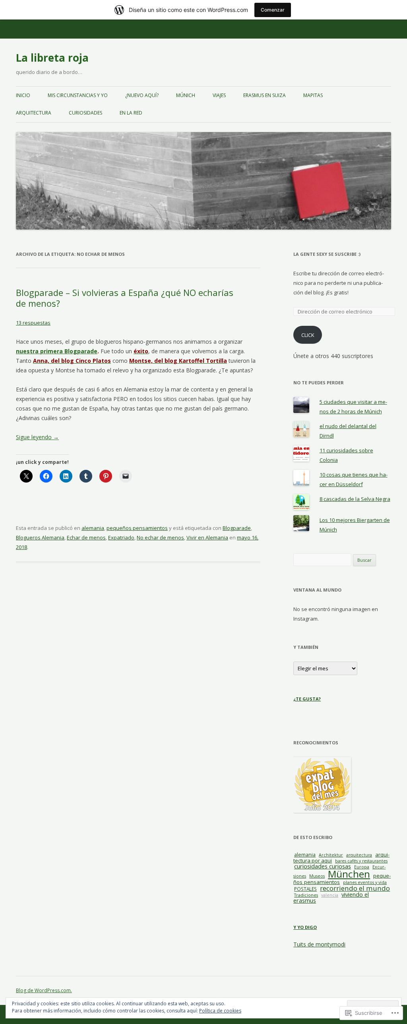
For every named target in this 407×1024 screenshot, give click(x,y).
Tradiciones (306, 895)
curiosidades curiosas (322, 866)
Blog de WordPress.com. (44, 990)
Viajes (219, 95)
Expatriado (121, 537)
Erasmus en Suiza (264, 95)
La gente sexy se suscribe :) (326, 254)
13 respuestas (33, 322)
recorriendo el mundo (355, 888)
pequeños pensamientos (137, 527)
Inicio (23, 95)
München (349, 873)
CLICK (307, 335)
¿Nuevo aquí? (142, 95)
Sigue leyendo (37, 437)
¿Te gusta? (307, 699)
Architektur (331, 855)
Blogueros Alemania (40, 537)
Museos (317, 876)
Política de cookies (220, 1010)
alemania (92, 527)
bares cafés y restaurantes (361, 861)
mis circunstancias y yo (78, 95)
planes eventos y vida (365, 882)
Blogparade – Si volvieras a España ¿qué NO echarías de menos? (124, 297)
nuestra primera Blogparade (56, 351)
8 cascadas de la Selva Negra (355, 498)
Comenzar (273, 10)
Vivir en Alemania (207, 537)
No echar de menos (160, 537)
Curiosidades (85, 112)
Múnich (185, 95)
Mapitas (313, 95)
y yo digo (305, 927)
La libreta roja (52, 58)
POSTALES (305, 889)
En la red (131, 112)
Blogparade (237, 527)
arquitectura (33, 112)
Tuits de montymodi (319, 944)
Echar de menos (86, 537)
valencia (329, 895)
